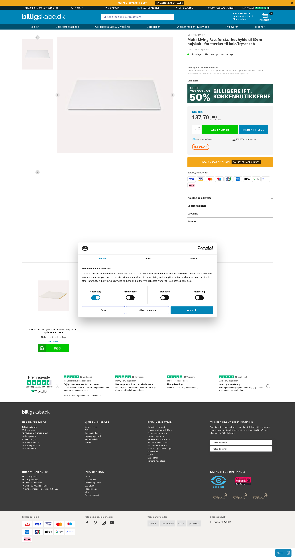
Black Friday (90, 479)
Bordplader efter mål (157, 445)
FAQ (87, 430)
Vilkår (87, 492)
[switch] (130, 297)
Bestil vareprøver (93, 482)
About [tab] (193, 258)
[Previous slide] (37, 37)
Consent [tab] (101, 258)
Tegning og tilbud (93, 436)
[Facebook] (87, 524)
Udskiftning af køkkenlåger (160, 448)
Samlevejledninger (93, 433)
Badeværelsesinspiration (159, 439)
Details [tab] (147, 258)
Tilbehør (260, 27)
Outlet (150, 454)
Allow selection (147, 310)
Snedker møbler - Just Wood (193, 27)
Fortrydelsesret (92, 495)
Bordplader (153, 27)
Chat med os (239, 19)
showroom (113, 8)
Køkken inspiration (156, 436)
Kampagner (153, 458)
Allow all (191, 310)
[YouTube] (112, 524)
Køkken (34, 27)
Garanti (88, 442)
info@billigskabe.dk (31, 445)
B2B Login (89, 486)
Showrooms (153, 451)
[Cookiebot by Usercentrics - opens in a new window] (199, 248)
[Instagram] (103, 524)
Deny (103, 310)
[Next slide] (37, 172)
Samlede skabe (92, 439)
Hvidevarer (231, 27)
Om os (88, 476)
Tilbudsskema (91, 489)
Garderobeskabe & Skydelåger (112, 27)
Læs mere (192, 80)
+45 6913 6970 (76, 8)
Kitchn (181, 523)
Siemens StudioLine (156, 461)
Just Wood (194, 523)
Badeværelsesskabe (67, 27)
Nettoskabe (168, 523)
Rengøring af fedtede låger (160, 430)
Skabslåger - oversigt (157, 427)
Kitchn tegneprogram (157, 433)
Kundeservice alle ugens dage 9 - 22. (41, 489)
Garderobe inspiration (158, 442)
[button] (37, 54)
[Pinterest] (95, 524)
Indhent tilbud (253, 129)
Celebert (153, 523)
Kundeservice (91, 427)
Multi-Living (196, 35)
